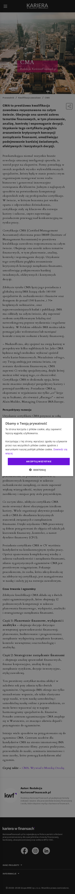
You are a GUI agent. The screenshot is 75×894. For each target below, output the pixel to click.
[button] (37, 470)
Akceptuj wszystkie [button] (38, 461)
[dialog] (37, 447)
